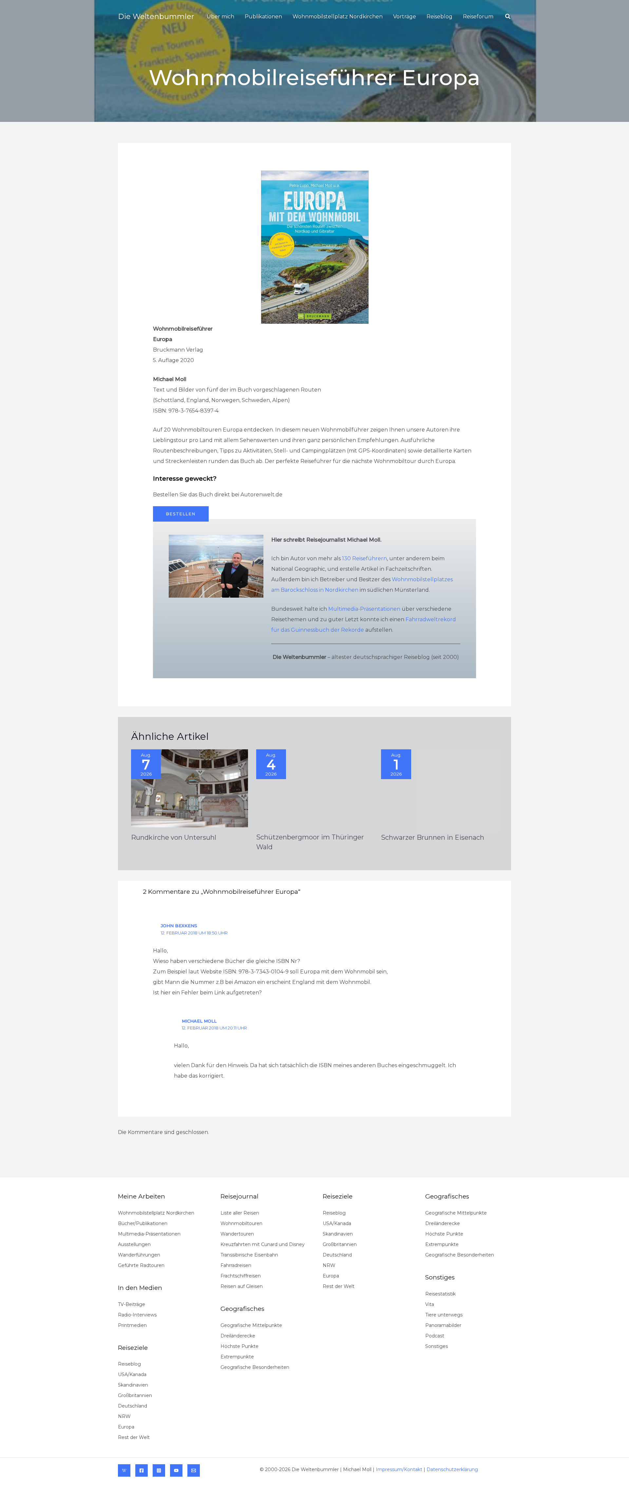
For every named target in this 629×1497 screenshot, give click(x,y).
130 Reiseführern (364, 558)
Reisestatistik (440, 1294)
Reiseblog (439, 16)
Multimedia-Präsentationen (364, 609)
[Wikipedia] (124, 1470)
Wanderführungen (139, 1255)
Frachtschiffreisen (240, 1276)
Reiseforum (478, 16)
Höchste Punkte (239, 1346)
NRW (124, 1416)
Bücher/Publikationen (142, 1223)
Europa (126, 1427)
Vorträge (404, 16)
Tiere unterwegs (444, 1315)
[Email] (193, 1470)
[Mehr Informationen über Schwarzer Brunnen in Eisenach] (439, 788)
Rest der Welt (134, 1437)
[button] (508, 16)
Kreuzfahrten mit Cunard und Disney (262, 1244)
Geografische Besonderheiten (254, 1367)
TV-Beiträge (131, 1304)
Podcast (434, 1336)
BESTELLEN (181, 513)
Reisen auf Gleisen (241, 1286)
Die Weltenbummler (156, 16)
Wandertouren (237, 1234)
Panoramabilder (443, 1325)
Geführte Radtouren (141, 1265)
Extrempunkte (237, 1357)
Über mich (220, 16)
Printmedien (132, 1325)
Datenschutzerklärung (452, 1469)
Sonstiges (436, 1346)
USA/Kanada (132, 1374)
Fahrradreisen (235, 1265)
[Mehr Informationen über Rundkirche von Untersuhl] (189, 788)
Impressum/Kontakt (399, 1469)
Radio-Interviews (137, 1315)
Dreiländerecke (237, 1336)
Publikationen (263, 16)
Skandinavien (133, 1385)
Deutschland (132, 1406)
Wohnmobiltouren (241, 1223)
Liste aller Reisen (239, 1213)
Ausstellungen (134, 1244)
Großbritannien (135, 1395)
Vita (429, 1304)
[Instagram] (159, 1470)
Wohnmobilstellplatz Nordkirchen (338, 16)
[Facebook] (141, 1470)
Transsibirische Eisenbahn (249, 1255)
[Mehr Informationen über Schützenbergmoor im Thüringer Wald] (314, 787)
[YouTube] (176, 1470)
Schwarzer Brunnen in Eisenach (432, 837)
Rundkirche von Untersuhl (173, 837)
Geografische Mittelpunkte (251, 1325)
